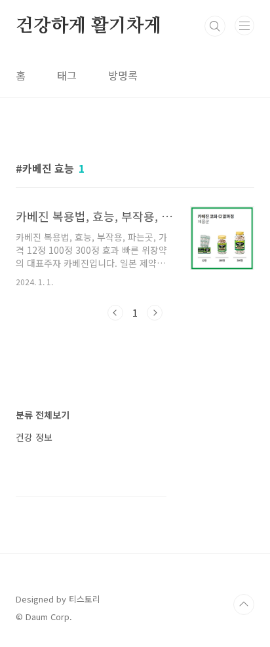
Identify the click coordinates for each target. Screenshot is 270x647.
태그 (67, 75)
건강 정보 (34, 437)
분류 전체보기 (42, 414)
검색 (215, 26)
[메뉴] (244, 25)
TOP (243, 604)
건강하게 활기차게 (88, 26)
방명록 (123, 75)
